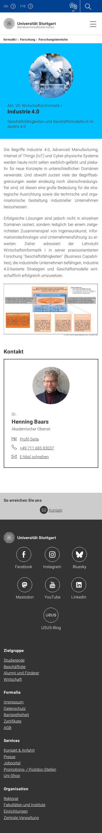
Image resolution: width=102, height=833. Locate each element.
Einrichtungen (16, 811)
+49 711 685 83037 (37, 447)
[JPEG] (51, 309)
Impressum (14, 701)
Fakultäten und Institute (24, 804)
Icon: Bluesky (79, 554)
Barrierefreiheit (16, 714)
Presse (9, 756)
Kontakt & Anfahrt (19, 750)
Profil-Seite (29, 438)
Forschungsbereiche (53, 39)
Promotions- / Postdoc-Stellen (30, 769)
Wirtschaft (13, 679)
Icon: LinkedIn (78, 584)
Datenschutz (15, 708)
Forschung (27, 39)
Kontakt (55, 510)
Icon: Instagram (52, 554)
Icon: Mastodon (24, 584)
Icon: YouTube (52, 584)
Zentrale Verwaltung (21, 817)
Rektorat (11, 798)
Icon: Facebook (23, 554)
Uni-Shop (12, 775)
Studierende (14, 660)
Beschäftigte (15, 666)
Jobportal (12, 762)
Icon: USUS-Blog (51, 615)
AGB (7, 727)
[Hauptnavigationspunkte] (93, 24)
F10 (23, 6)
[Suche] (88, 6)
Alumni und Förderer (21, 672)
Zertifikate (12, 721)
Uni (6, 6)
